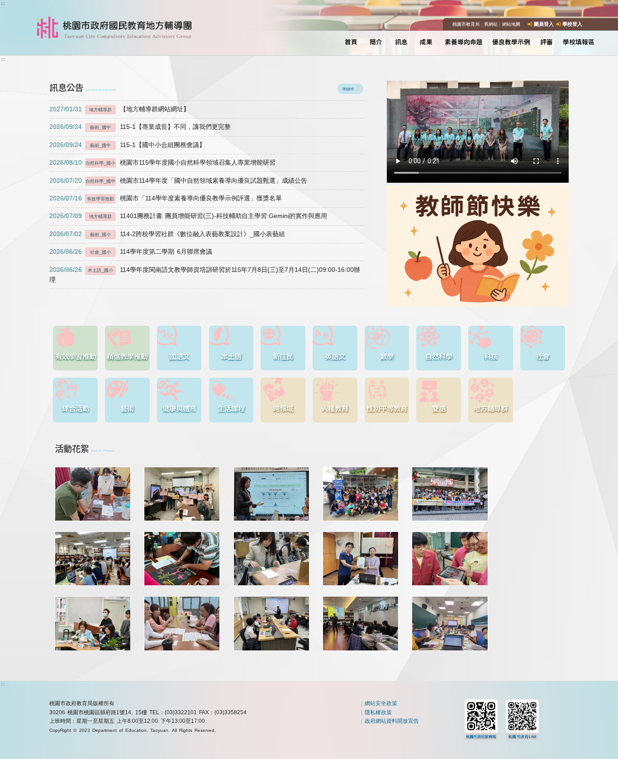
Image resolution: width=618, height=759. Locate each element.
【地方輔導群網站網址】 (119, 109)
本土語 (231, 356)
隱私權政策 (378, 712)
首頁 (351, 41)
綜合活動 (75, 408)
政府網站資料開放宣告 (392, 721)
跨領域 (283, 408)
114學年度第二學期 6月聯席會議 (130, 251)
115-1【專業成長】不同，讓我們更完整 (139, 126)
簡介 (376, 41)
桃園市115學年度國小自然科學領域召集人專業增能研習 (162, 162)
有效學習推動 (75, 356)
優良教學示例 (511, 41)
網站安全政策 (381, 703)
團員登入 (544, 24)
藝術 (127, 408)
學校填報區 (578, 41)
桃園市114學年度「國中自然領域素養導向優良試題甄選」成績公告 (178, 180)
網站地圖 (511, 24)
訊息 (401, 41)
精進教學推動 (127, 356)
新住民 (283, 356)
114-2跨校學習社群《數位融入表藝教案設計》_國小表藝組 (167, 234)
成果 (426, 41)
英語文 (335, 356)
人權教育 (334, 408)
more (348, 88)
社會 (542, 356)
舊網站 (491, 24)
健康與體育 (179, 408)
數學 (387, 356)
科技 (491, 356)
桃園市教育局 (466, 24)
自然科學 (438, 356)
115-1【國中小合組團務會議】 (127, 145)
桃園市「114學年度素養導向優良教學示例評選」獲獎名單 (165, 198)
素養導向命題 (464, 41)
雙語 (439, 408)
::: (3, 3)
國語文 (179, 356)
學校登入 (572, 24)
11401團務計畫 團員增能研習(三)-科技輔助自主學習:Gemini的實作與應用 (188, 216)
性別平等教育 (386, 408)
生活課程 (231, 408)
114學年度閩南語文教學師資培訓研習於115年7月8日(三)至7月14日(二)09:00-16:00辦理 (204, 274)
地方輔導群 (491, 408)
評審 (546, 41)
